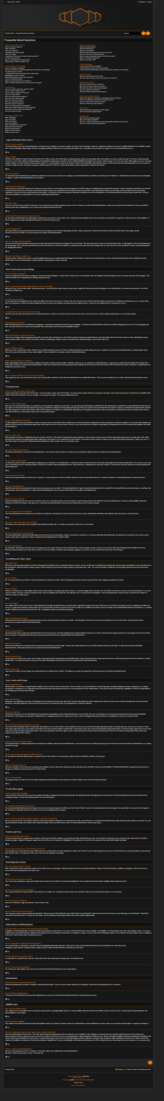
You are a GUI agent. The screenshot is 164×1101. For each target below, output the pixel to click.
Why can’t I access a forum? (14, 100)
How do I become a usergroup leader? (92, 54)
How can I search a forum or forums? (92, 84)
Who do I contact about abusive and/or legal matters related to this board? (104, 122)
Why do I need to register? (13, 47)
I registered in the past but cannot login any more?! (21, 56)
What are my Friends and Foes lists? (91, 76)
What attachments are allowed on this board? (94, 110)
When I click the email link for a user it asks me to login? (23, 83)
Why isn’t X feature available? (89, 120)
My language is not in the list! (14, 75)
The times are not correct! (13, 71)
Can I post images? (11, 123)
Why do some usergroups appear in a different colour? (97, 56)
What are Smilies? (11, 121)
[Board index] (80, 17)
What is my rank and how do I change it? (18, 81)
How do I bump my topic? (13, 111)
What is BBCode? (10, 117)
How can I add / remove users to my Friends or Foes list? (98, 78)
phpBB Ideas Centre (98, 1023)
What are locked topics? (13, 130)
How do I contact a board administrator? (93, 123)
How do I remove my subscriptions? (91, 103)
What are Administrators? (88, 47)
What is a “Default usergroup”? (90, 58)
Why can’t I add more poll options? (16, 96)
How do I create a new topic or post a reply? (19, 89)
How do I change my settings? (15, 68)
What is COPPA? (10, 49)
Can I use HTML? (10, 119)
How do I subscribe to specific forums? (93, 102)
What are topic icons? (12, 132)
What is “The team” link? (88, 60)
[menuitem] (17, 2)
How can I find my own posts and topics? (93, 91)
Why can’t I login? (10, 54)
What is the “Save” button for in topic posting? (20, 107)
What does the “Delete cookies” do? (17, 61)
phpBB (69, 326)
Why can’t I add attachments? (14, 102)
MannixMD (86, 1076)
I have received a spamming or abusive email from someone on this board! (104, 70)
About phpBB (9, 1013)
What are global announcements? (16, 125)
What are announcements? (14, 127)
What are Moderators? (87, 49)
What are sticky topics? (12, 128)
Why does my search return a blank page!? (93, 88)
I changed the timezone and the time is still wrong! (21, 73)
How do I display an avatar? (14, 79)
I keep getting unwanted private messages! (94, 68)
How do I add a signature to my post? (17, 93)
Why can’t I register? (11, 50)
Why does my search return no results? (93, 86)
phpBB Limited (63, 1011)
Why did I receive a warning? (14, 104)
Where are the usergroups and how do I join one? (96, 52)
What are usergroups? (87, 50)
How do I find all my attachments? (91, 111)
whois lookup (9, 1036)
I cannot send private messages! (90, 66)
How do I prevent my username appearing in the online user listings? (27, 70)
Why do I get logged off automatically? (17, 60)
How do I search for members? (90, 90)
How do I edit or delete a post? (15, 91)
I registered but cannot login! (14, 52)
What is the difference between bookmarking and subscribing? (100, 98)
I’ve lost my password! (12, 58)
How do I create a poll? (12, 94)
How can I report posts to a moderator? (17, 105)
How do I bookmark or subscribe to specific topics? (97, 100)
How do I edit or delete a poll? (14, 98)
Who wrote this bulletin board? (90, 118)
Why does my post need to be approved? (18, 109)
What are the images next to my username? (19, 77)
